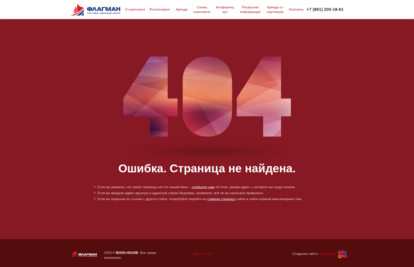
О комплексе (135, 9)
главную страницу (221, 199)
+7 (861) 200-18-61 (325, 9)
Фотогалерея (159, 9)
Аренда (182, 9)
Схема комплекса (202, 9)
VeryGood (328, 254)
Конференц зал (225, 9)
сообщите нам (203, 187)
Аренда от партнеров (275, 9)
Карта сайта (202, 254)
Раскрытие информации (250, 9)
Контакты (296, 9)
